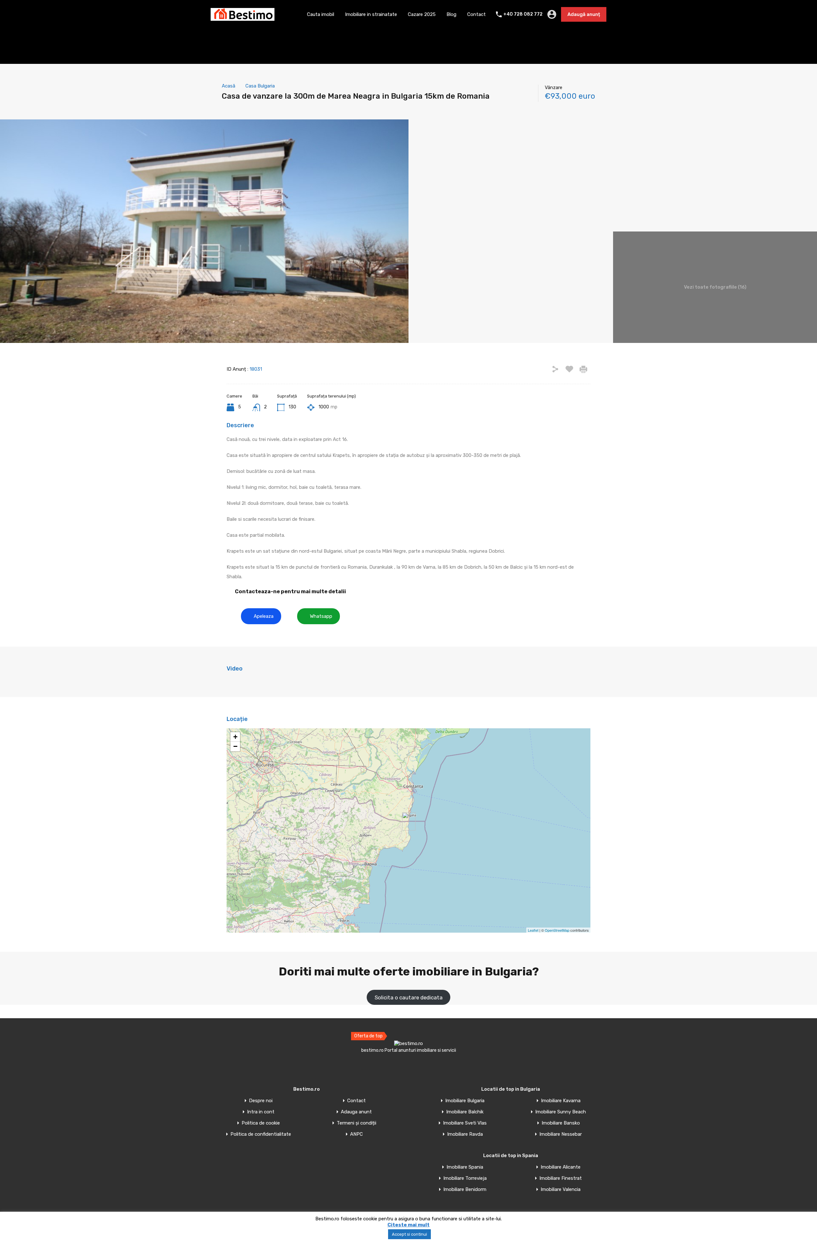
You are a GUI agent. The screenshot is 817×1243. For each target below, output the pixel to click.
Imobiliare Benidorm (464, 1189)
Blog (451, 14)
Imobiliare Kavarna (561, 1100)
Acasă (228, 86)
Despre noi (261, 1100)
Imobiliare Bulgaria (464, 1100)
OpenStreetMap (557, 930)
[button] (261, 616)
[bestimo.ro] (242, 18)
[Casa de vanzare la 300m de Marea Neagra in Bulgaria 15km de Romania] (409, 821)
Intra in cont (260, 1112)
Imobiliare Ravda (465, 1134)
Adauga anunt (356, 1112)
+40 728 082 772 (523, 14)
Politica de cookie (261, 1123)
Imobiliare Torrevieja (465, 1178)
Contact (476, 14)
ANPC (356, 1134)
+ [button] (235, 737)
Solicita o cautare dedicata (409, 997)
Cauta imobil (320, 14)
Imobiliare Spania (464, 1167)
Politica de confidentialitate (260, 1134)
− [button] (235, 746)
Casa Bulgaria (260, 86)
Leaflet (533, 930)
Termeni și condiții (356, 1123)
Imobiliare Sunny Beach (560, 1112)
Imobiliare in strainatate (371, 14)
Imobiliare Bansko (561, 1123)
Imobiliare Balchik (464, 1112)
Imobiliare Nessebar (560, 1134)
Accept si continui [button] (409, 1234)
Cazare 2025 (422, 14)
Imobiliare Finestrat (560, 1178)
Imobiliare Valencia (561, 1189)
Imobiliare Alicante (561, 1167)
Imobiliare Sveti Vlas (465, 1123)
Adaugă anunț (583, 14)
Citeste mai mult (408, 1225)
